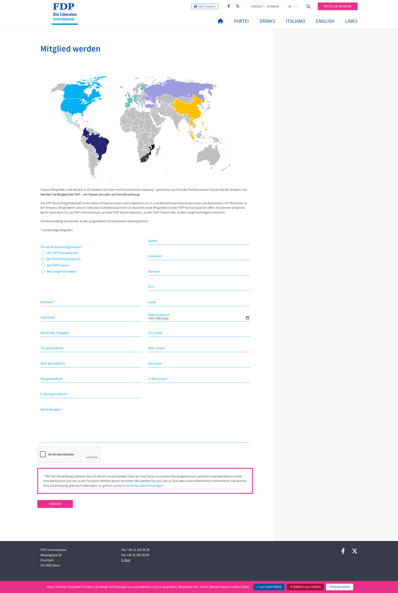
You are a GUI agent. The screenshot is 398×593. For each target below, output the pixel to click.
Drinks (267, 21)
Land (152, 302)
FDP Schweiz (207, 6)
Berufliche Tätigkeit (54, 333)
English (325, 21)
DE (290, 6)
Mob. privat (157, 348)
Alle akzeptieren (270, 587)
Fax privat (155, 363)
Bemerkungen (50, 409)
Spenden (273, 6)
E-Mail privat (158, 379)
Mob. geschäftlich (52, 363)
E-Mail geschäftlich (53, 394)
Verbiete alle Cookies (306, 587)
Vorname (155, 256)
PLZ (151, 287)
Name (153, 241)
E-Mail (125, 560)
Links (351, 21)
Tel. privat (155, 333)
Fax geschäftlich (51, 379)
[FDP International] (66, 8)
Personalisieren (339, 587)
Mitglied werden (337, 6)
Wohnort (47, 302)
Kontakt (257, 6)
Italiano (295, 21)
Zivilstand (47, 317)
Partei (241, 21)
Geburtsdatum (159, 315)
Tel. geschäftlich (51, 348)
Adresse (154, 271)
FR (295, 6)
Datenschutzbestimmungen (143, 485)
